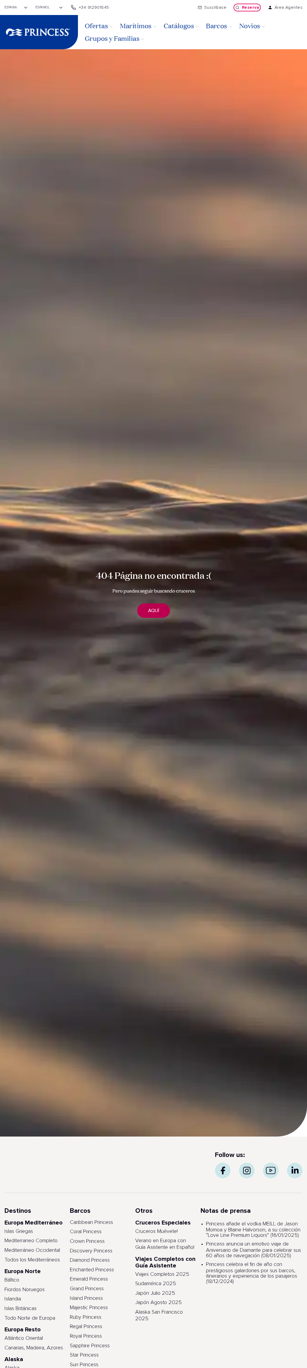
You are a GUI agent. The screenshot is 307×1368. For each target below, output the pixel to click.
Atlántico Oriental (23, 1338)
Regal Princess (86, 1326)
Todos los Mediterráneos (32, 1260)
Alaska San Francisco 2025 (159, 1315)
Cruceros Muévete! (156, 1231)
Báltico (11, 1280)
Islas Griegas (18, 1231)
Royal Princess (86, 1336)
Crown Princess (87, 1241)
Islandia (12, 1299)
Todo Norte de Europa (29, 1318)
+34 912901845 (94, 7)
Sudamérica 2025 (155, 1283)
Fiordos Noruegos (24, 1289)
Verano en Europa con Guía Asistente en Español (164, 1244)
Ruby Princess (85, 1317)
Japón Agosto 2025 (158, 1302)
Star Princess (84, 1355)
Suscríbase (215, 7)
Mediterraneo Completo (31, 1240)
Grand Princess (87, 1288)
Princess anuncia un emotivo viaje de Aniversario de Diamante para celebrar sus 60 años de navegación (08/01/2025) (253, 1249)
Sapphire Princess (90, 1345)
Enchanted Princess (92, 1270)
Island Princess (86, 1298)
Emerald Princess (89, 1279)
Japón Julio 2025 (155, 1293)
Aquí (153, 611)
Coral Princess (86, 1231)
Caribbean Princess (91, 1222)
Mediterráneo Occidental (32, 1250)
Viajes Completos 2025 (162, 1274)
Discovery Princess (91, 1251)
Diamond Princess (90, 1260)
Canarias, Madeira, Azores (33, 1348)
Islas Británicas (20, 1308)
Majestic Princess (89, 1307)
